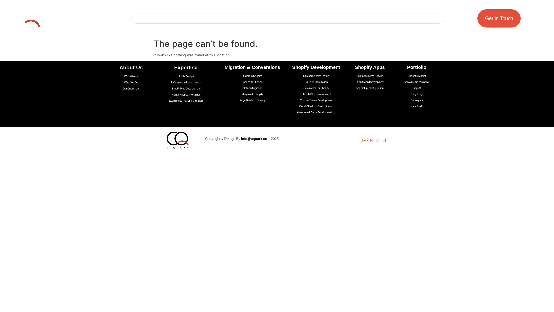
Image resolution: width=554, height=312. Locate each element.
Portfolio (175, 18)
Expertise (234, 18)
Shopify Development (340, 18)
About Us (201, 18)
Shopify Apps (388, 18)
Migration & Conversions (281, 18)
